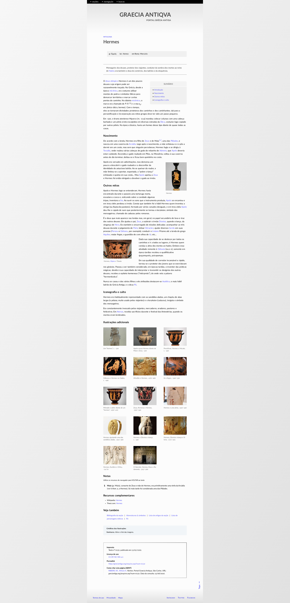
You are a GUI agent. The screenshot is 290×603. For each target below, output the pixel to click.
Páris (135, 228)
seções (95, 2)
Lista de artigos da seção (158, 515)
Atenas (120, 312)
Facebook (191, 598)
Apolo (174, 151)
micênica (113, 91)
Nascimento (159, 93)
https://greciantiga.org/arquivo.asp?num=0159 (127, 564)
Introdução (158, 90)
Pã (135, 285)
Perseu (115, 231)
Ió (150, 235)
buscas (121, 2)
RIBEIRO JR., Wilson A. (118, 571)
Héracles (149, 228)
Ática (162, 122)
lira (121, 201)
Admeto (163, 151)
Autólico (166, 282)
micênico (136, 101)
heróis (172, 228)
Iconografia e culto (161, 100)
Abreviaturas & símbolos (136, 515)
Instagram (171, 598)
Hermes (119, 500)
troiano (155, 231)
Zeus (147, 141)
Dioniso (162, 222)
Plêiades (174, 141)
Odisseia (161, 249)
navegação (108, 2)
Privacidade (111, 598)
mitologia (107, 37)
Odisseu (124, 231)
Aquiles (106, 235)
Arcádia (132, 144)
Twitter (181, 598)
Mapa (120, 598)
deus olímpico (111, 81)
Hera (117, 225)
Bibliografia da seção (115, 515)
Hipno (112, 261)
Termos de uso (98, 598)
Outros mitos (159, 97)
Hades (111, 71)
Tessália (106, 151)
